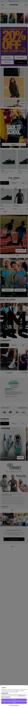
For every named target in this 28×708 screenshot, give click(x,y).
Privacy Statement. (5, 696)
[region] (14, 696)
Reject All (14, 702)
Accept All (14, 699)
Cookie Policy (21, 695)
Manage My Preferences (14, 705)
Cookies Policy (4, 693)
